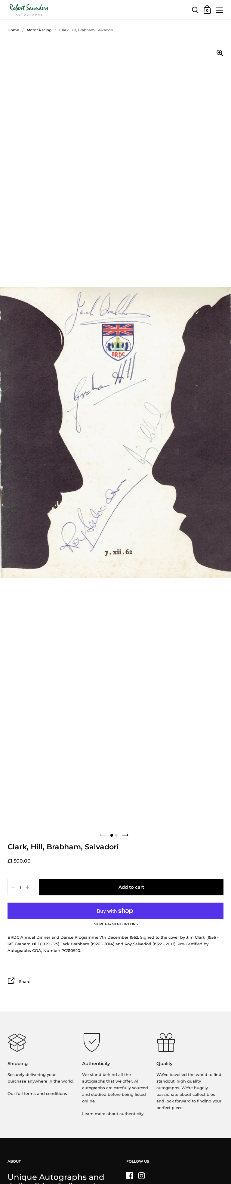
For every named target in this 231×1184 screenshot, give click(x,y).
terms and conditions (45, 1093)
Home (13, 30)
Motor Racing (39, 30)
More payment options (116, 924)
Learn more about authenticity (112, 1113)
